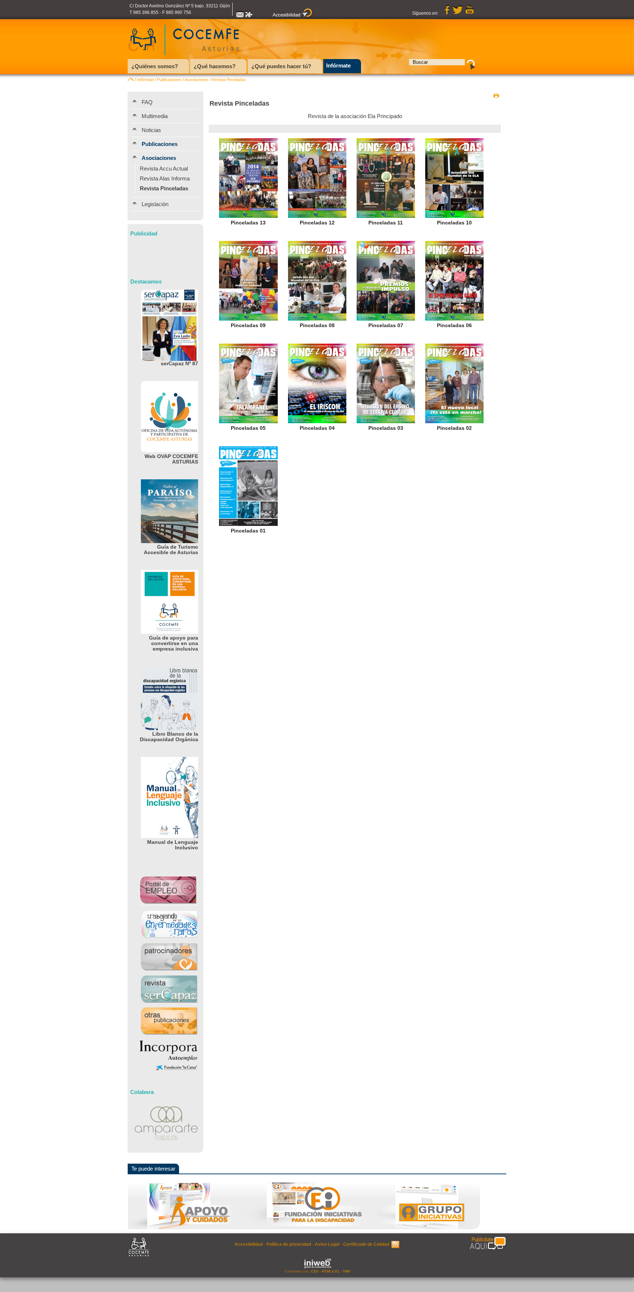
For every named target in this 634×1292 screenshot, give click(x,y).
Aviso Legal (327, 1244)
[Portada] (131, 79)
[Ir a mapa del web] (249, 16)
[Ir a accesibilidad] (293, 16)
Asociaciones (196, 79)
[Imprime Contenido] (496, 96)
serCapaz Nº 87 (179, 363)
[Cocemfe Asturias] (184, 57)
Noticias (151, 130)
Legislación (155, 204)
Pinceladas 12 (317, 223)
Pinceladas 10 (454, 223)
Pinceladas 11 (385, 223)
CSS (314, 1271)
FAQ (147, 102)
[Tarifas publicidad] (488, 1244)
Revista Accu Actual (164, 168)
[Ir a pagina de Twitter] (457, 13)
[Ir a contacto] (240, 16)
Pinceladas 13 (248, 223)
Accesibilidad (248, 1244)
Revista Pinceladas (229, 79)
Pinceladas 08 (317, 325)
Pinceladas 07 (385, 325)
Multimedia (155, 116)
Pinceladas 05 (248, 428)
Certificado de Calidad (366, 1244)
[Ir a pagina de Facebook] (447, 13)
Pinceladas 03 (385, 428)
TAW (346, 1271)
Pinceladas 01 (248, 531)
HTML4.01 (330, 1271)
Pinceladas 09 (248, 325)
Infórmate (145, 79)
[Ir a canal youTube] (470, 13)
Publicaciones (169, 79)
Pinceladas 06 (454, 325)
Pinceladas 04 (317, 428)
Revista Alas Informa (165, 178)
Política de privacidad (288, 1244)
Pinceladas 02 (454, 428)
